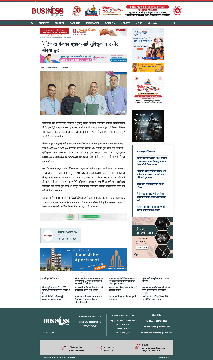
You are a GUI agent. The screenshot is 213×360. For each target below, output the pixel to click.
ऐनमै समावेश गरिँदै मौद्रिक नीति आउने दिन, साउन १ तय (155, 298)
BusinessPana (51, 67)
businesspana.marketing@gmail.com (156, 332)
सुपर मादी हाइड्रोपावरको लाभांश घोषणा (155, 280)
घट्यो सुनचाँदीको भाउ (146, 151)
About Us (156, 315)
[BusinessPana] (42, 67)
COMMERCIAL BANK (63, 37)
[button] (173, 23)
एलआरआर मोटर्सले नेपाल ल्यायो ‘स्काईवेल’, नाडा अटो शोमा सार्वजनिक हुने (88, 299)
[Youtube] (74, 238)
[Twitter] (71, 238)
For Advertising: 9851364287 (156, 326)
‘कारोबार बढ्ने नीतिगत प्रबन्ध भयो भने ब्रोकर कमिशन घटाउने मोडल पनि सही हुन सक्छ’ (151, 174)
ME (169, 357)
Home (42, 37)
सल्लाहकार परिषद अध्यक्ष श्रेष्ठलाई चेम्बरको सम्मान (123, 289)
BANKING (50, 37)
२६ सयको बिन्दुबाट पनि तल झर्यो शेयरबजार (122, 298)
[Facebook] (59, 238)
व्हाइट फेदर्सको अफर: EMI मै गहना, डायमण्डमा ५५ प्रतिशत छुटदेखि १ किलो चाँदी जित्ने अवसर (152, 161)
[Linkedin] (67, 238)
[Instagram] (63, 238)
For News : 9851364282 (156, 321)
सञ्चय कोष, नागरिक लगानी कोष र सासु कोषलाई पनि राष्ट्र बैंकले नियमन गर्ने (156, 290)
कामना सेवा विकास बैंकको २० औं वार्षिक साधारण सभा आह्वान (89, 289)
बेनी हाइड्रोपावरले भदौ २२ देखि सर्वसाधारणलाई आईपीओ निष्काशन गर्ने (151, 197)
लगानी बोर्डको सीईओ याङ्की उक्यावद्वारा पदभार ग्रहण (52, 298)
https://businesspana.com (66, 235)
